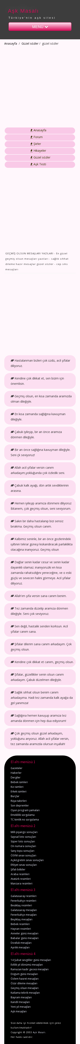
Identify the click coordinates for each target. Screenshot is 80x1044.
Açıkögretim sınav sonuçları (27, 860)
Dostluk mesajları (21, 943)
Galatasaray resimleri (23, 896)
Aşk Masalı (23, 11)
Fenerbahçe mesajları (24, 915)
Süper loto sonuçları (23, 841)
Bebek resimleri (20, 924)
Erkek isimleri (18, 791)
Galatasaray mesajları (24, 910)
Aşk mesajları (19, 1011)
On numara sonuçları (23, 846)
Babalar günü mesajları (25, 938)
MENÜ (38, 26)
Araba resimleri (20, 874)
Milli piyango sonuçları (24, 832)
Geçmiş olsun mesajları (25, 988)
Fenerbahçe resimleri (23, 901)
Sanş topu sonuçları (22, 851)
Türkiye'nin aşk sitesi (32, 17)
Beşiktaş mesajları (21, 919)
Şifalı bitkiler (18, 869)
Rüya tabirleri (19, 801)
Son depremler (20, 805)
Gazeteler (16, 768)
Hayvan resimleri (21, 929)
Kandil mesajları (20, 1002)
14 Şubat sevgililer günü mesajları (31, 960)
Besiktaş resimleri (21, 905)
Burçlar (15, 796)
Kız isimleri (17, 787)
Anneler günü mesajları (24, 933)
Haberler (16, 773)
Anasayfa (10, 43)
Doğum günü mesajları (24, 974)
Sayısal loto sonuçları (23, 837)
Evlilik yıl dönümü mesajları (27, 964)
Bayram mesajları (21, 997)
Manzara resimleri (21, 883)
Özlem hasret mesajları (25, 978)
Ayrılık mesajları (20, 947)
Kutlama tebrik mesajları (25, 992)
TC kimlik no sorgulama (25, 819)
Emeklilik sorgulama (23, 815)
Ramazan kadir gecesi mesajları (30, 969)
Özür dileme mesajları (24, 983)
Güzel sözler (30, 43)
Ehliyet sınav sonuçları (24, 865)
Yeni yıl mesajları (21, 1007)
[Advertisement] (40, 86)
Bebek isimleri (19, 782)
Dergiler (15, 777)
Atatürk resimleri (21, 879)
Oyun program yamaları (25, 810)
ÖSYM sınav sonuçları (23, 855)
